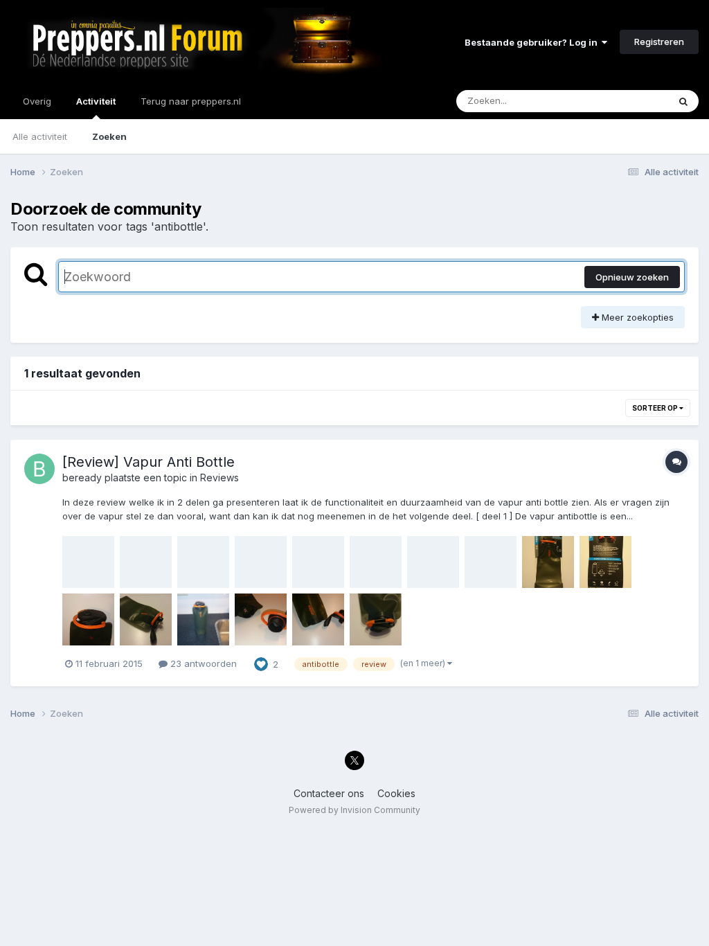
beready (82, 477)
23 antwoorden (202, 663)
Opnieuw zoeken (632, 277)
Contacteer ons (329, 793)
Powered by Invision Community (354, 810)
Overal (635, 101)
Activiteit (96, 101)
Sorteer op (655, 408)
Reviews (219, 477)
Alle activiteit (39, 136)
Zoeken (109, 136)
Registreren (659, 41)
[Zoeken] (683, 101)
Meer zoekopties (636, 317)
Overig (37, 101)
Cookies (396, 793)
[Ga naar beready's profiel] (39, 469)
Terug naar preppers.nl (191, 101)
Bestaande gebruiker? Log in (533, 42)
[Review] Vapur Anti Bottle (148, 462)
